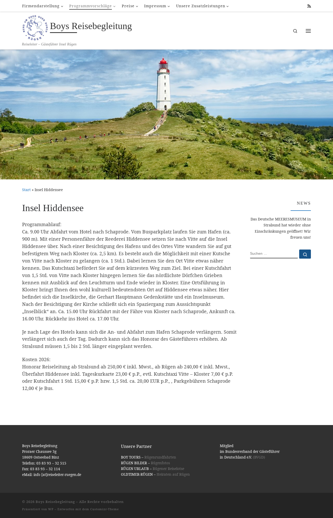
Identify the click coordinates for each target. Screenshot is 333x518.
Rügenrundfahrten (160, 457)
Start (26, 189)
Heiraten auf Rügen (173, 474)
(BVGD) (259, 457)
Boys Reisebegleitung (55, 501)
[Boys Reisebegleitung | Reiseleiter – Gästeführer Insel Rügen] (35, 27)
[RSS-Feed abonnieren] (309, 6)
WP (51, 509)
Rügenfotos (160, 463)
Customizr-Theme (104, 509)
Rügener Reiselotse (168, 468)
